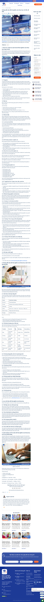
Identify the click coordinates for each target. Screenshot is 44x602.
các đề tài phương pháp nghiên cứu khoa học (19, 260)
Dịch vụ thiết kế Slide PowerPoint (37, 31)
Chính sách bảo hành (37, 574)
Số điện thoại (36, 61)
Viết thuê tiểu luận (37, 45)
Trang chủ (11, 3)
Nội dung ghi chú (36, 69)
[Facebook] (34, 582)
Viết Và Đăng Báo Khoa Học (36, 35)
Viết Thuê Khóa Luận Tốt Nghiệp (37, 25)
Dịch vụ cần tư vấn (37, 65)
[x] (37, 582)
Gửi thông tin (37, 77)
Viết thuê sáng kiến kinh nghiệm (37, 28)
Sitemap (35, 583)
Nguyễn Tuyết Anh (10, 496)
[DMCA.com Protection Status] (4, 596)
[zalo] (39, 582)
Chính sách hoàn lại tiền (38, 577)
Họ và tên (35, 57)
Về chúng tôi (16, 3)
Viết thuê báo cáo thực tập (37, 38)
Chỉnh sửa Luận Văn (37, 18)
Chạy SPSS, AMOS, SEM (37, 49)
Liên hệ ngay (37, 4)
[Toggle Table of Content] (7, 45)
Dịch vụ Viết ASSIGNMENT (36, 21)
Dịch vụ (21, 3)
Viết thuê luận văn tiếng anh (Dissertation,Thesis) (37, 42)
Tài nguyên (27, 3)
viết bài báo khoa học (16, 397)
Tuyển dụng (20, 5)
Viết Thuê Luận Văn (37, 15)
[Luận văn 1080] (4, 4)
